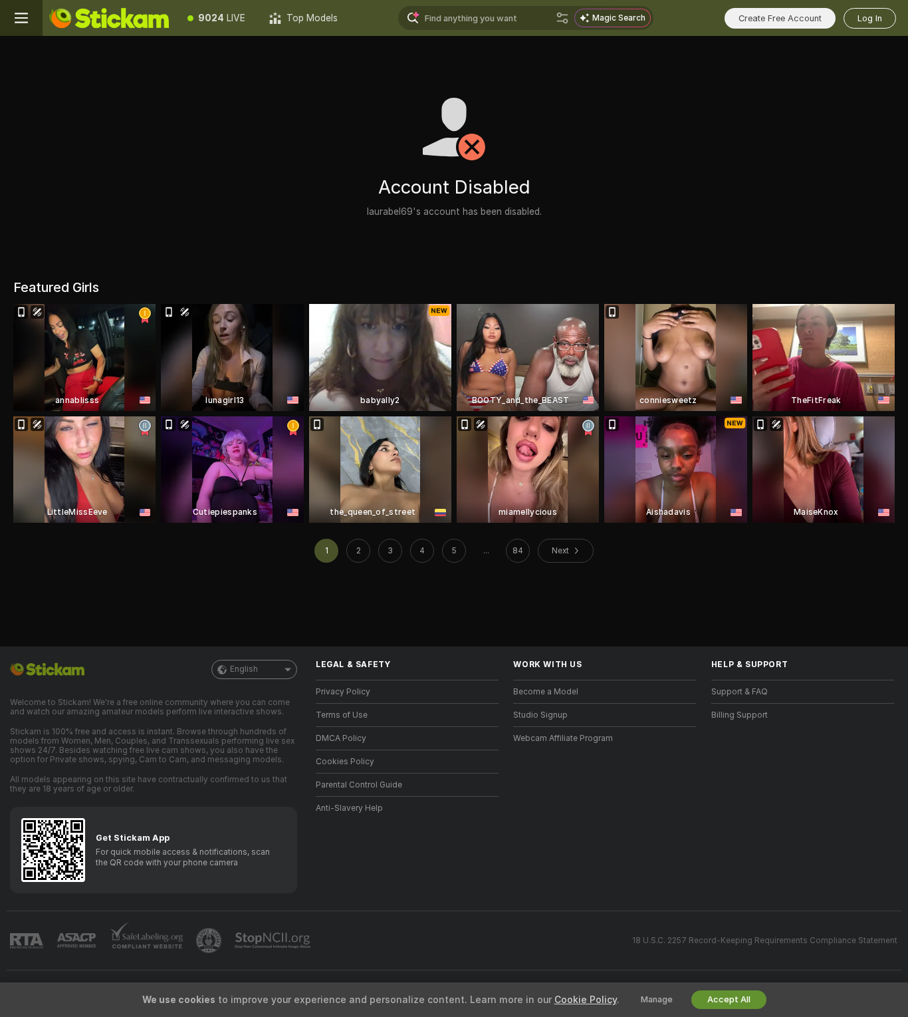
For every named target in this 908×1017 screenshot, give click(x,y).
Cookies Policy (345, 761)
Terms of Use (342, 715)
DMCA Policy (341, 738)
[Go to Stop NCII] (274, 940)
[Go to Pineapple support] (210, 940)
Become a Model (545, 691)
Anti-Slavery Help (349, 808)
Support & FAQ (739, 691)
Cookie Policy (585, 999)
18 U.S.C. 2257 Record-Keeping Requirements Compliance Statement (764, 940)
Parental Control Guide (359, 785)
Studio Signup (540, 715)
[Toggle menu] (21, 18)
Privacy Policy (343, 691)
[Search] (562, 18)
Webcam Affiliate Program (563, 738)
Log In (869, 18)
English (244, 669)
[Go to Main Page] (109, 18)
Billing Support (739, 715)
